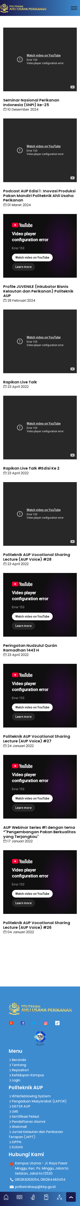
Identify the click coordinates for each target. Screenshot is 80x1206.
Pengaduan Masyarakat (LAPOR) (39, 1101)
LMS (15, 1111)
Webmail (19, 1126)
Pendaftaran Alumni (28, 1121)
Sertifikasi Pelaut (25, 1116)
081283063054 (27, 1179)
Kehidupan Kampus (28, 1075)
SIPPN (16, 1142)
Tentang (19, 1064)
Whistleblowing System (31, 1096)
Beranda (19, 1059)
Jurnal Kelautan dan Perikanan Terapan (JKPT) (36, 1134)
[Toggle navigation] (74, 8)
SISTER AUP (21, 1106)
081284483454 (53, 1179)
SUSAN (17, 1147)
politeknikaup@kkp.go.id (35, 1186)
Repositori (20, 1070)
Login (16, 1080)
